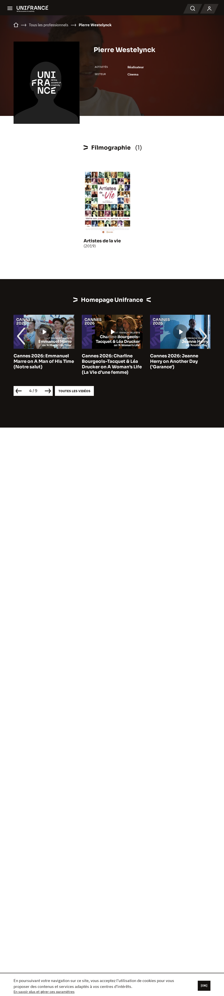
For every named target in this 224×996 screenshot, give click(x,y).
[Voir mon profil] (209, 9)
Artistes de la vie (102, 241)
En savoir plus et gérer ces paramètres (44, 991)
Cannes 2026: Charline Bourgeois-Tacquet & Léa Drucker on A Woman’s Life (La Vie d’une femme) (112, 364)
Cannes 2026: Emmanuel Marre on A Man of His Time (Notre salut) (44, 361)
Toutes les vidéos (74, 391)
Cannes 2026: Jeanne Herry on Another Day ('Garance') (174, 361)
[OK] (204, 985)
